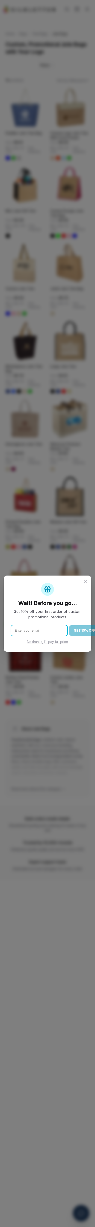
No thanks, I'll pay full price (47, 642)
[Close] (85, 581)
